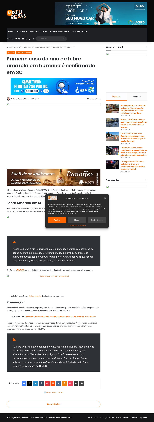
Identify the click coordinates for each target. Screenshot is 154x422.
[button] (105, 198)
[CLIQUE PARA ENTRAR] (53, 393)
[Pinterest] (47, 383)
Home (10, 31)
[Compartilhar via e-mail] (76, 383)
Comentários (53, 404)
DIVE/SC (20, 270)
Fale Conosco (78, 31)
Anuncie (126, 418)
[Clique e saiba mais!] (54, 86)
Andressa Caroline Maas (19, 99)
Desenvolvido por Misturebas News (58, 418)
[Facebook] (24, 383)
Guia (45, 31)
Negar (77, 220)
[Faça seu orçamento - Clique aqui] (53, 283)
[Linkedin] (35, 383)
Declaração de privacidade (77, 225)
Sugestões (143, 418)
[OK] (64, 383)
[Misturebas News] (16, 14)
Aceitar (57, 220)
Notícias (21, 31)
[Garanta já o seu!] (53, 177)
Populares (116, 96)
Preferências (97, 220)
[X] (29, 383)
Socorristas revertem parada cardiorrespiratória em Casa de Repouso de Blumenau (60, 317)
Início (10, 47)
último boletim (35, 296)
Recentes (137, 96)
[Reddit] (53, 383)
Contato (134, 418)
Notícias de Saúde (24, 52)
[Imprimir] (81, 383)
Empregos (34, 31)
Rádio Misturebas (58, 31)
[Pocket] (70, 383)
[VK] (58, 383)
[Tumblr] (41, 383)
